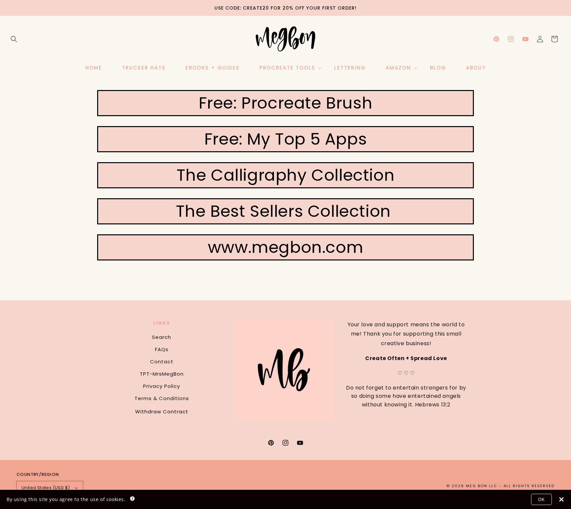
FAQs (162, 349)
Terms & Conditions (161, 398)
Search (161, 337)
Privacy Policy (161, 386)
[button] (14, 39)
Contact (161, 361)
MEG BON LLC (481, 485)
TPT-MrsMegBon (162, 373)
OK (541, 499)
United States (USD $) (45, 488)
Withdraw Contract (161, 411)
